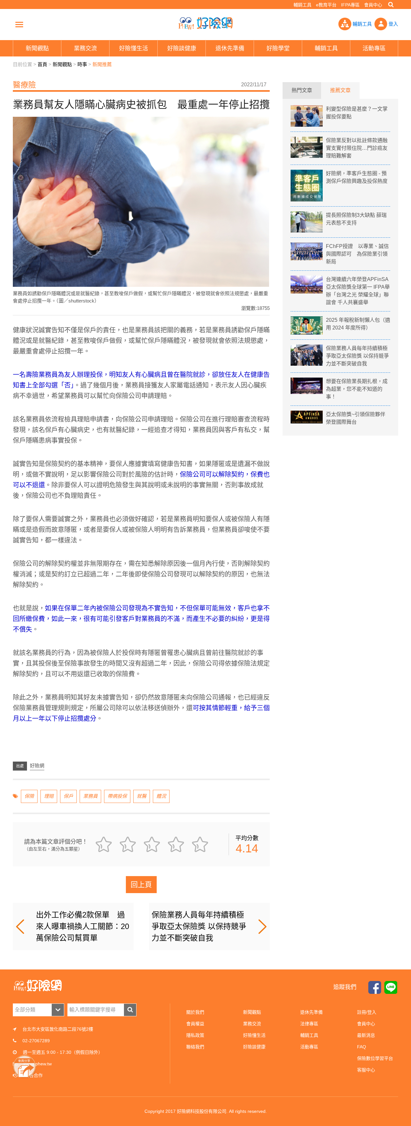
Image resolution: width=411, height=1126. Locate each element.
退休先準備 (311, 1012)
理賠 (49, 796)
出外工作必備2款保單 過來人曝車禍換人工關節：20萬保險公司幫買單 (82, 926)
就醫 (141, 796)
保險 (29, 796)
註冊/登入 (366, 1012)
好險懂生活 (254, 1035)
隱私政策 (195, 1035)
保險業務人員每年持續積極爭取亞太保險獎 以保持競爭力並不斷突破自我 (199, 926)
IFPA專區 (350, 4)
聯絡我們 (195, 1046)
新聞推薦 (102, 64)
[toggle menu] (19, 24)
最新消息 (366, 1035)
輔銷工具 (302, 4)
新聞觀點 (62, 64)
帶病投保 (117, 796)
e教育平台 (326, 4)
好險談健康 (254, 1046)
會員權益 (195, 1023)
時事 (82, 64)
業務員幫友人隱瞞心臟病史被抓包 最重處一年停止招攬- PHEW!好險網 (205, 23)
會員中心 (373, 4)
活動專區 (309, 1046)
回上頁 (141, 885)
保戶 (68, 796)
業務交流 (252, 1023)
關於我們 (195, 1012)
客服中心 (366, 1069)
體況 (161, 796)
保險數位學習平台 (375, 1058)
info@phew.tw (37, 1063)
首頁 (42, 64)
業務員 (90, 796)
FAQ (361, 1046)
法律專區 (309, 1023)
